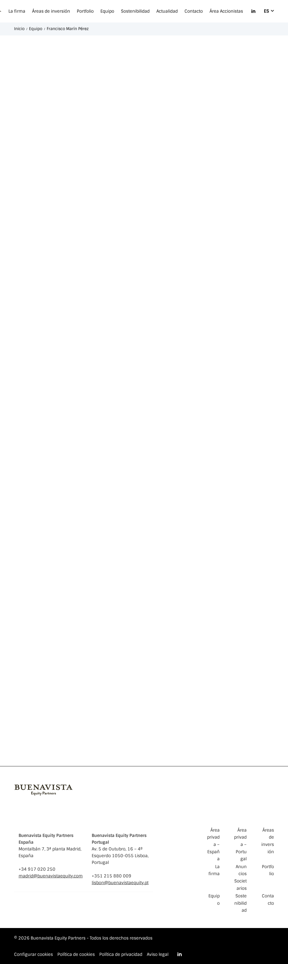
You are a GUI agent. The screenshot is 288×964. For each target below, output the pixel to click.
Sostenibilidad (135, 11)
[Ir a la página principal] (43, 789)
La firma (16, 11)
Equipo (107, 11)
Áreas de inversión (51, 11)
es (266, 11)
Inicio (19, 28)
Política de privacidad (120, 954)
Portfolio (85, 11)
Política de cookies (76, 954)
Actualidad (167, 11)
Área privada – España (213, 844)
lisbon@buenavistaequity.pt (120, 883)
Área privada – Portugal (240, 844)
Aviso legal (157, 954)
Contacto (193, 11)
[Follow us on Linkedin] (253, 11)
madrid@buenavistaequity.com (51, 876)
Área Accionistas (226, 11)
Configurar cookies (33, 954)
